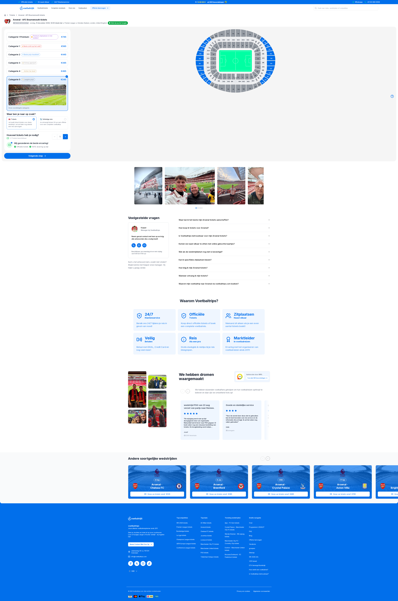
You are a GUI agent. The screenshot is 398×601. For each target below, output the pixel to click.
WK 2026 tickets (182, 523)
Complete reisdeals (58, 8)
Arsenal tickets (206, 527)
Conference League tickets (186, 548)
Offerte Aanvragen (255, 540)
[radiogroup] (37, 72)
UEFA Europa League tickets (186, 543)
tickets (12, 15)
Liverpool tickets (206, 540)
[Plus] (65, 136)
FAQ (250, 531)
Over (250, 523)
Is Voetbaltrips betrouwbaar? (259, 574)
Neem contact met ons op (139, 544)
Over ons (72, 8)
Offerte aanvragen (99, 8)
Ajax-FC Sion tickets (232, 523)
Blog (250, 536)
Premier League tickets (184, 527)
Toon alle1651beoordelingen (256, 378)
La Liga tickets (181, 535)
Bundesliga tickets (183, 531)
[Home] (5, 15)
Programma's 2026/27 (256, 527)
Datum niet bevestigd (21, 23)
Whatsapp (359, 2)
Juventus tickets (206, 536)
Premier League (70, 23)
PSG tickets (204, 553)
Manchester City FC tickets (210, 544)
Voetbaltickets (42, 8)
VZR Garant (253, 561)
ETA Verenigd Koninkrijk (257, 565)
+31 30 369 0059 (373, 2)
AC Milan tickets (206, 523)
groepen (252, 548)
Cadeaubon (82, 8)
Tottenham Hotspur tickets (210, 557)
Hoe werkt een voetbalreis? (258, 570)
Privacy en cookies (243, 591)
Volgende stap (35, 156)
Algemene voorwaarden (261, 591)
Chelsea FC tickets (207, 531)
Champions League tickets (186, 539)
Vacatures (252, 544)
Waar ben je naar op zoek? (21, 114)
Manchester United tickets (209, 548)
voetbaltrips (133, 526)
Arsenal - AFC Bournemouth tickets (31, 15)
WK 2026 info (253, 557)
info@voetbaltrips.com (139, 556)
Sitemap (252, 553)
